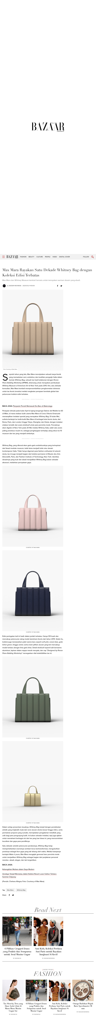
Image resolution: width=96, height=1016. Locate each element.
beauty (31, 257)
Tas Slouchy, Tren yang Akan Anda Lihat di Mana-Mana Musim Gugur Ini (13, 1007)
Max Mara (10, 890)
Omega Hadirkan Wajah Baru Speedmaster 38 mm (83, 1006)
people (47, 257)
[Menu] (3, 257)
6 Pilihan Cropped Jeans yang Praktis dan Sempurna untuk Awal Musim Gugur (17, 952)
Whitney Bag (21, 890)
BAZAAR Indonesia (15, 285)
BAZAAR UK (18, 958)
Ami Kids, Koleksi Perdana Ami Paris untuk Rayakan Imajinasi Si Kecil (48, 952)
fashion (23, 257)
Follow (86, 257)
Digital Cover (64, 257)
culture (39, 257)
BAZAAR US (14, 1014)
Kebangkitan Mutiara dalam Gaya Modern (18, 869)
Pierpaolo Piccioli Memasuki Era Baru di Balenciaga (32, 406)
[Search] (92, 257)
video (54, 257)
